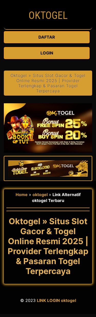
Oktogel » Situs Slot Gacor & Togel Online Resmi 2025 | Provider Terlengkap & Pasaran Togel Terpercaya (48, 83)
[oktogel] (48, 26)
